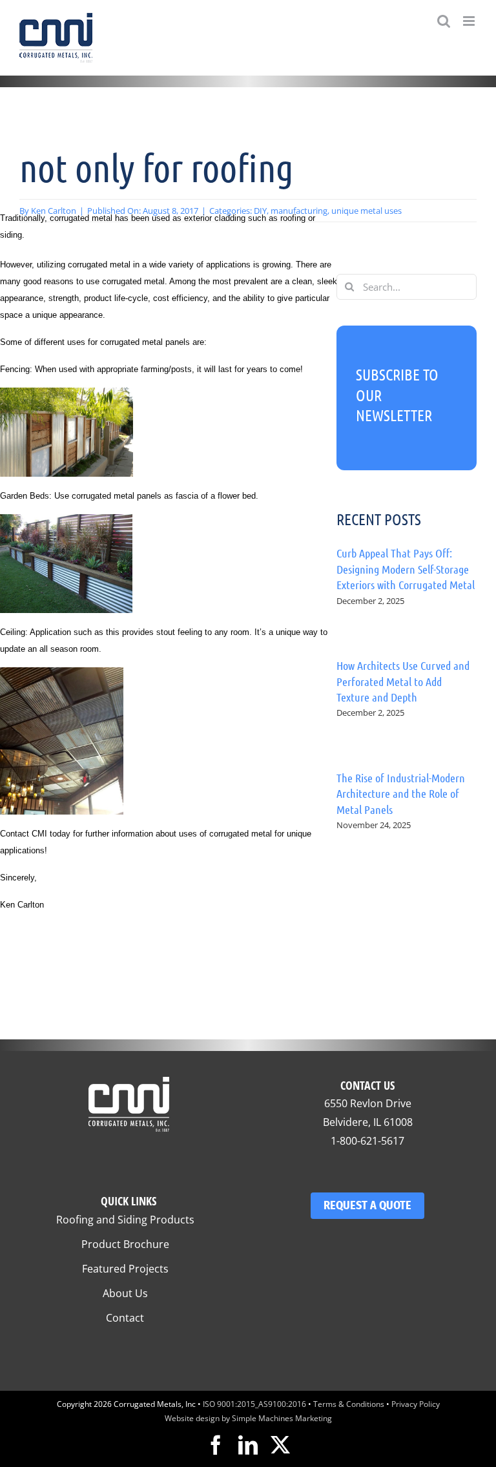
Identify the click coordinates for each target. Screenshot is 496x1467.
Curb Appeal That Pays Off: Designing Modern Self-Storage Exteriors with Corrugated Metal (405, 569)
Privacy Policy (415, 1404)
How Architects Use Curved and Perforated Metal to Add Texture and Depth (403, 681)
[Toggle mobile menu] (470, 21)
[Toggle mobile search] (443, 21)
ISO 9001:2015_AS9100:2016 (254, 1404)
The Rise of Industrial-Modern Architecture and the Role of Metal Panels (400, 794)
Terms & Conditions (348, 1404)
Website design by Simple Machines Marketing (248, 1418)
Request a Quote (367, 1205)
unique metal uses (366, 210)
